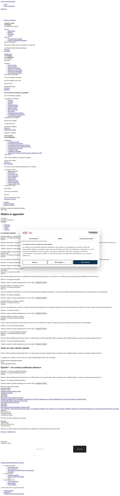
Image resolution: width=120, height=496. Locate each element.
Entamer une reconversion (15, 70)
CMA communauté (13, 481)
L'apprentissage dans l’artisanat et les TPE (19, 146)
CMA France (11, 173)
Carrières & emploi (13, 181)
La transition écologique (14, 116)
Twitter (6, 228)
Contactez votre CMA (14, 184)
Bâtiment (10, 32)
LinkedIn (6, 229)
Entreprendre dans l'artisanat (15, 113)
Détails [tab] (60, 238)
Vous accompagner (9, 6)
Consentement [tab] (33, 238)
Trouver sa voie (12, 65)
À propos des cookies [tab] (86, 238)
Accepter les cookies (41, 282)
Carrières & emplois (13, 475)
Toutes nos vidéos (6, 388)
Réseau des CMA (13, 171)
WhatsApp (7, 225)
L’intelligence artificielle (14, 151)
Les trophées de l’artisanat (15, 39)
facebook (3, 462)
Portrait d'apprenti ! (13, 106)
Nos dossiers (11, 111)
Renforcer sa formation (14, 68)
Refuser (34, 262)
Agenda (10, 103)
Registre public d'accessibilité (16, 476)
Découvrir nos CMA (10, 199)
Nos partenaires (12, 177)
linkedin (11, 462)
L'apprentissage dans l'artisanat (16, 114)
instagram (16, 462)
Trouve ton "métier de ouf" (8, 432)
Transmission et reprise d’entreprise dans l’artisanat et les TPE (25, 153)
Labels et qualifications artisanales (17, 40)
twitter (7, 462)
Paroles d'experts (12, 108)
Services (10, 35)
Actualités (10, 102)
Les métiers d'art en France (15, 148)
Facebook (7, 226)
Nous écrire (11, 472)
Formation (7, 51)
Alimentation (11, 31)
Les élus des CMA (13, 174)
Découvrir (7, 49)
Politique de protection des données (14, 494)
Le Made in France (13, 150)
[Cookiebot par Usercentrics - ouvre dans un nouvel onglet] (90, 232)
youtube (21, 462)
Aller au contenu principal (8, 1)
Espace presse (11, 179)
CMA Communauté (13, 182)
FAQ (9, 478)
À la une (10, 100)
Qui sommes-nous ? (13, 467)
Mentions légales (9, 490)
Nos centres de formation (15, 73)
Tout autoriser (85, 262)
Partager (3, 221)
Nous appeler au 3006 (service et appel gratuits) (21, 470)
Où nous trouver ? (13, 469)
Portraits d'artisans (13, 105)
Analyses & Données (10, 130)
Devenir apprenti (12, 66)
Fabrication (11, 34)
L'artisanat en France (13, 142)
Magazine (7, 89)
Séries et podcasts (12, 109)
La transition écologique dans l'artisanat (19, 145)
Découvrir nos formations (15, 71)
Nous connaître (8, 163)
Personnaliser (59, 262)
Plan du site (7, 492)
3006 (5, 4)
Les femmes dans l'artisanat (15, 143)
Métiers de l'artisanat (10, 20)
